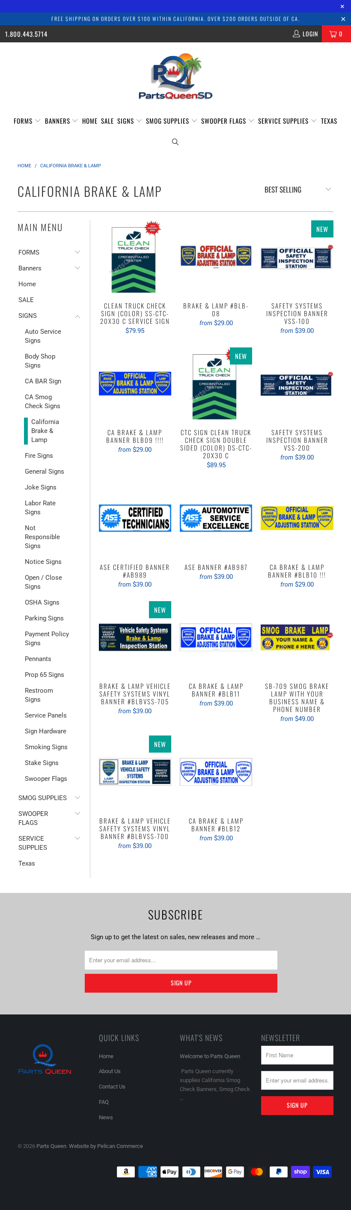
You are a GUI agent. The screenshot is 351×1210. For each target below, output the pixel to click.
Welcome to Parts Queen (210, 1056)
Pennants (38, 659)
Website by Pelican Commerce (106, 1146)
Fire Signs (39, 456)
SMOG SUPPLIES (168, 120)
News (106, 1117)
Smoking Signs (46, 747)
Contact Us (112, 1086)
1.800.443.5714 (26, 34)
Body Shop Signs (40, 361)
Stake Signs (42, 763)
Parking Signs (44, 618)
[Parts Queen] (175, 76)
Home (90, 120)
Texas (329, 120)
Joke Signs (41, 487)
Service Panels (46, 715)
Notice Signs (43, 562)
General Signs (44, 471)
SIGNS (126, 120)
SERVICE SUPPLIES (284, 120)
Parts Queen (51, 1146)
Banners (58, 120)
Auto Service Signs (43, 336)
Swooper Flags (46, 779)
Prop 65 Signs (44, 675)
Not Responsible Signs (42, 537)
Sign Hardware (45, 731)
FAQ (104, 1102)
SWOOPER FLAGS (224, 120)
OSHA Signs (42, 602)
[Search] (175, 141)
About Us (110, 1071)
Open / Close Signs (43, 582)
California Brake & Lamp (45, 431)
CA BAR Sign (43, 381)
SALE (107, 120)
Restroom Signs (39, 695)
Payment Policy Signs (47, 638)
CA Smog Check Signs (42, 401)
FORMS (24, 120)
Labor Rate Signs (40, 507)
